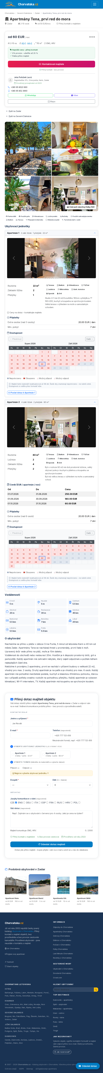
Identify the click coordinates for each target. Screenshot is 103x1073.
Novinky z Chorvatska (62, 958)
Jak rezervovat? (63, 1052)
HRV (68, 802)
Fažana (17, 993)
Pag (28, 1016)
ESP (43, 802)
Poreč (46, 993)
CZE (12, 802)
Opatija (18, 1007)
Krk (21, 1004)
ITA (36, 802)
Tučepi (32, 1031)
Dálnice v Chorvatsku (62, 940)
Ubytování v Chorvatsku (23, 931)
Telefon (62, 730)
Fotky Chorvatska (60, 949)
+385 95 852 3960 (19, 91)
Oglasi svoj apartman (16, 954)
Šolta (20, 1031)
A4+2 (29, 43)
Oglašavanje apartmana (47, 1069)
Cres (7, 1004)
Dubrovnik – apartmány (63, 1000)
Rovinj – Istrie (58, 1017)
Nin (14, 1016)
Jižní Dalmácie (12, 1024)
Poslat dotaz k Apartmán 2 (23, 587)
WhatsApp (31, 95)
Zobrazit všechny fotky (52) (82, 207)
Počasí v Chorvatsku (61, 945)
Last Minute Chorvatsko (63, 953)
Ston (21, 1043)
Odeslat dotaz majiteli (53, 844)
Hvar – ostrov (58, 1013)
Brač (18, 1028)
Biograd (8, 1016)
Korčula (24, 1040)
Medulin (30, 993)
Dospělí (14, 780)
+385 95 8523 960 (19, 87)
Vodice (8, 1019)
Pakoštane (20, 1016)
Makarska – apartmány (62, 1009)
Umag (33, 996)
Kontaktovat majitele (53, 64)
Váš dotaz (20, 808)
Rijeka (28, 1007)
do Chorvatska (13, 948)
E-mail (14, 730)
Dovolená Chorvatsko (62, 973)
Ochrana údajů (10, 1069)
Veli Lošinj (36, 1007)
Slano (15, 1043)
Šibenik (34, 1016)
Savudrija (26, 996)
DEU (29, 802)
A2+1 (24, 43)
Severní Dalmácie (24, 13)
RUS (59, 802)
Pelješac (8, 1043)
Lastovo (31, 1040)
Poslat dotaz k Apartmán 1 (23, 393)
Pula (6, 996)
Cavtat (7, 1040)
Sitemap (29, 1069)
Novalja (37, 1004)
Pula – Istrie (58, 1022)
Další (89, 339)
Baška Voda (10, 1028)
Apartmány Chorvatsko (62, 931)
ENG (20, 802)
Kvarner (9, 1001)
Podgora (8, 1031)
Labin (24, 993)
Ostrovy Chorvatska (61, 936)
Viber (75, 95)
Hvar (29, 1028)
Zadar (37, 13)
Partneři (10, 962)
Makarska (36, 1028)
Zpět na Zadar (15, 111)
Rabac (12, 996)
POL (75, 802)
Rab (23, 1007)
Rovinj (18, 996)
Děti (60, 780)
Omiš (43, 1028)
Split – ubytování (60, 1004)
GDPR (21, 1069)
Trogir (25, 1031)
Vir (47, 1016)
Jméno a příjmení (19, 718)
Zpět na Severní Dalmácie (20, 116)
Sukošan (41, 1016)
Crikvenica (14, 1004)
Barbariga (9, 993)
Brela (23, 1028)
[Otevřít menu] (94, 4)
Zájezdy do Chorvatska (63, 927)
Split (15, 1031)
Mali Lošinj (28, 1004)
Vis (37, 1031)
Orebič (39, 1040)
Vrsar (39, 996)
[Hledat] (96, 989)
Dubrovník (10, 1036)
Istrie (8, 989)
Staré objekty (12, 966)
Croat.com (57, 978)
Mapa (52, 101)
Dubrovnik (16, 1040)
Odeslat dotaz (89, 1066)
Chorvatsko (9, 13)
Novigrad (38, 993)
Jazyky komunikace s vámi (28, 798)
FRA (51, 802)
